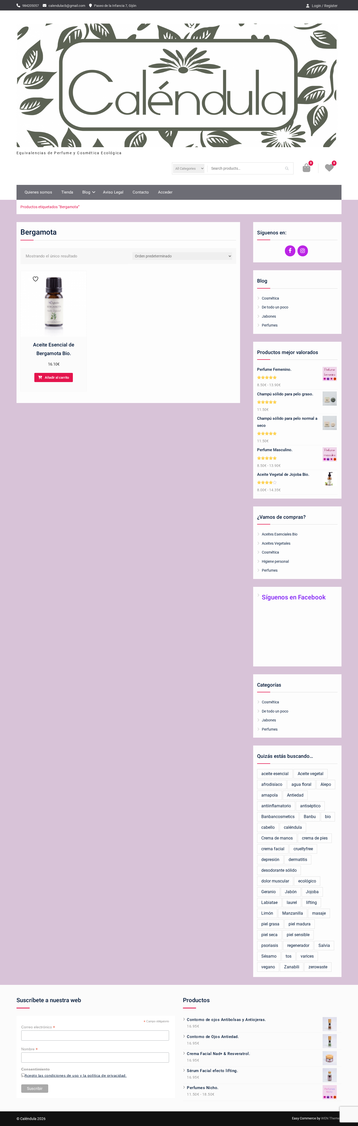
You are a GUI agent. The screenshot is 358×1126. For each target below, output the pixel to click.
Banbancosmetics (278, 816)
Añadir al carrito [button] (57, 377)
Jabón (291, 891)
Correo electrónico (38, 1027)
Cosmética (270, 298)
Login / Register (325, 6)
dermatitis (298, 859)
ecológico (307, 881)
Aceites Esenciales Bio (279, 534)
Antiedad (295, 795)
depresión (270, 859)
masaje (319, 913)
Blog (86, 192)
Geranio (268, 891)
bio (328, 816)
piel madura (300, 923)
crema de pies (315, 838)
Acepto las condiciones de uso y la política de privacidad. (76, 1075)
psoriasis (269, 945)
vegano (268, 966)
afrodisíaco (271, 784)
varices (307, 956)
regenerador (298, 945)
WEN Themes (331, 1118)
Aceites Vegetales (276, 543)
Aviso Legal (113, 192)
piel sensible (298, 934)
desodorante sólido (279, 870)
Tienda (67, 192)
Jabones (269, 316)
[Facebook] (290, 250)
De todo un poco (275, 307)
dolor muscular (275, 881)
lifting (311, 902)
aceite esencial (275, 773)
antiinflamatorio (276, 805)
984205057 (30, 6)
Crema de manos (277, 838)
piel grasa (270, 923)
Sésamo (268, 956)
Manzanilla (292, 913)
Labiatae (269, 902)
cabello (268, 827)
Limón (267, 913)
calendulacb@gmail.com (66, 6)
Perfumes (270, 325)
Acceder (165, 192)
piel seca (269, 934)
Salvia (324, 945)
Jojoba (312, 891)
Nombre (29, 1049)
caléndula (293, 827)
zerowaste (317, 966)
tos (288, 956)
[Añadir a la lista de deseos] (34, 279)
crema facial (272, 848)
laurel (292, 902)
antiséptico (310, 805)
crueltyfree (303, 848)
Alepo (326, 784)
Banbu (310, 816)
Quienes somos (38, 192)
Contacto (141, 192)
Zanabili (291, 966)
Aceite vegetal (310, 773)
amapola (269, 795)
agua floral (301, 784)
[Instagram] (302, 250)
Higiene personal (275, 561)
